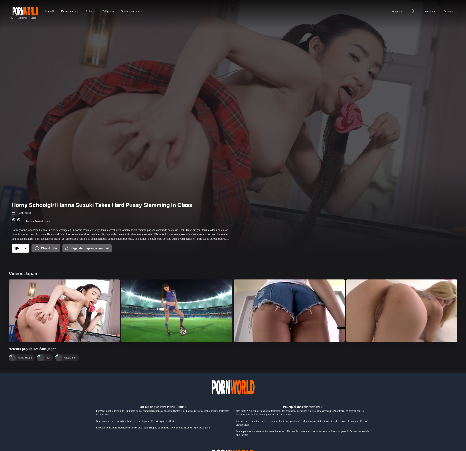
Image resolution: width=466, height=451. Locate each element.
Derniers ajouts (69, 11)
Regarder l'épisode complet (89, 248)
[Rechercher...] (412, 11)
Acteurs (90, 11)
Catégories (108, 11)
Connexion (429, 11)
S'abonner (448, 11)
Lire (23, 248)
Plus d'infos (49, 248)
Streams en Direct (131, 11)
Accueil (49, 11)
